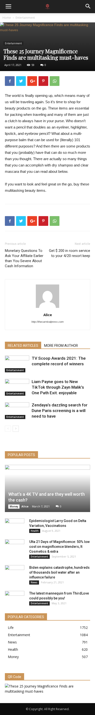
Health (35, 530)
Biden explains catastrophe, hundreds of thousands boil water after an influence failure (59, 572)
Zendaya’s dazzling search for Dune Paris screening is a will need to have (59, 411)
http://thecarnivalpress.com (47, 321)
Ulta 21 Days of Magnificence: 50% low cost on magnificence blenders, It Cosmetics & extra (59, 546)
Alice (47, 314)
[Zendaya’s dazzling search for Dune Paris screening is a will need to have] (17, 410)
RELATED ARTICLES (23, 346)
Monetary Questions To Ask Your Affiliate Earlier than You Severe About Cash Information (24, 258)
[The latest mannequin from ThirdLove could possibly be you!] (14, 598)
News (34, 582)
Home (6, 18)
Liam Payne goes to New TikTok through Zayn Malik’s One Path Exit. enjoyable (58, 387)
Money (14, 506)
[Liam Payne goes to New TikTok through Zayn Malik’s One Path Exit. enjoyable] (17, 387)
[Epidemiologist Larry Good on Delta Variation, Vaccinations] (14, 525)
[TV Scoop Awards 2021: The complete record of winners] (17, 364)
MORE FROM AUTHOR (61, 346)
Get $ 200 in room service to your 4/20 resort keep (69, 253)
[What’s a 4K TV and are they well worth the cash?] (47, 488)
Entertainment (25, 18)
